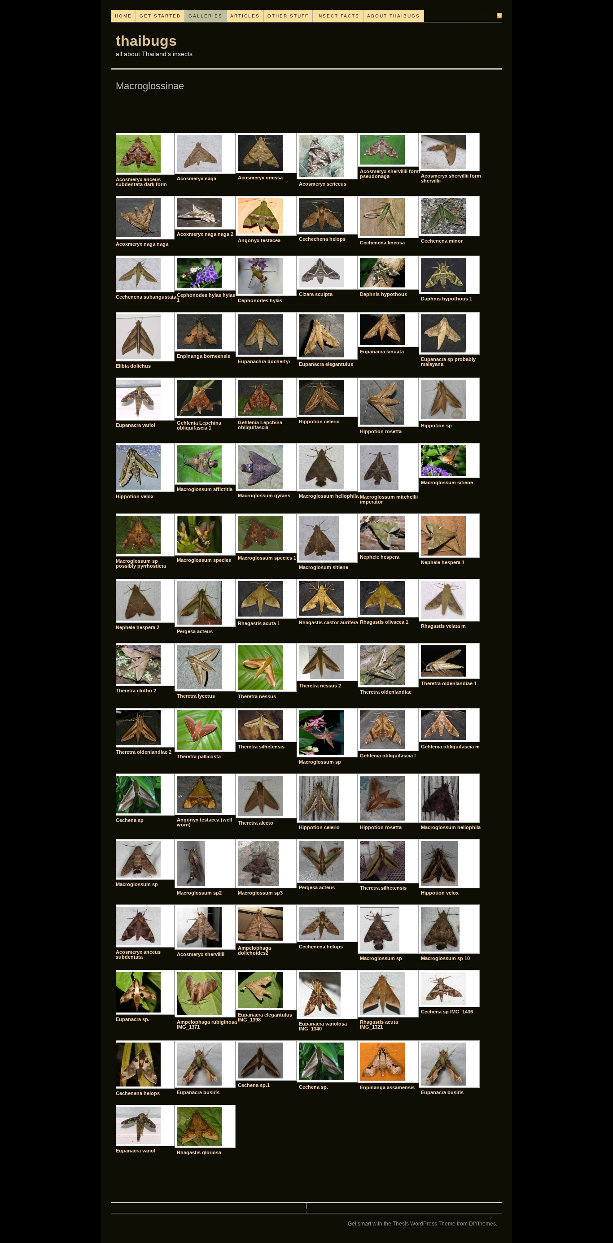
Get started (160, 15)
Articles (245, 15)
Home (123, 15)
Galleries (205, 15)
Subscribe (477, 15)
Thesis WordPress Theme (424, 1224)
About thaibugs (393, 15)
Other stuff (288, 15)
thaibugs (146, 41)
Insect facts (337, 15)
